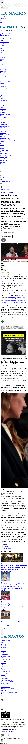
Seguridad (3, 71)
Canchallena (3, 100)
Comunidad (3, 76)
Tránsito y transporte (5, 38)
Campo (2, 52)
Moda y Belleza (4, 117)
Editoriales (3, 86)
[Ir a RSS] (2, 709)
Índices (2, 59)
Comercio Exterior (5, 56)
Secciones (4, 18)
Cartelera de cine (4, 124)
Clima (1, 40)
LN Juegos (2, 105)
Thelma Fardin (7, 548)
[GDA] (5, 736)
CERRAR (2, 1)
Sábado (2, 141)
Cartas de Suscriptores (6, 90)
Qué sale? (2, 122)
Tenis (1, 98)
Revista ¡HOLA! (4, 150)
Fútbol (1, 95)
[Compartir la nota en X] (4, 270)
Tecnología (3, 109)
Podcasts (2, 116)
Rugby (1, 97)
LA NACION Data (4, 42)
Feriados (2, 112)
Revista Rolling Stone (5, 155)
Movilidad (2, 57)
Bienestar (2, 78)
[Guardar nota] (2, 263)
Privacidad (10, 731)
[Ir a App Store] (5, 717)
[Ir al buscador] (2, 10)
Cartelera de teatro (5, 126)
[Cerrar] (24, 27)
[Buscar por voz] (25, 30)
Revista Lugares (4, 152)
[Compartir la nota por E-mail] (5, 270)
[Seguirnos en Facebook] (2, 696)
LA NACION (4, 192)
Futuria (2, 49)
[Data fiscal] (2, 741)
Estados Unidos (4, 64)
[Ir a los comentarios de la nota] (4, 263)
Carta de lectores (4, 138)
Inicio (3, 16)
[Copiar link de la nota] (2, 268)
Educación (3, 73)
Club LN (4, 23)
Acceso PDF (3, 131)
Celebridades (4, 546)
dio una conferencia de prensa (17, 297)
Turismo (2, 107)
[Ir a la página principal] (14, 14)
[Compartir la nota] (2, 266)
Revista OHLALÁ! (4, 148)
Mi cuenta (4, 25)
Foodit (3, 21)
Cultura (2, 74)
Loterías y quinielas (5, 114)
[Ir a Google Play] (5, 714)
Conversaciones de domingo (8, 140)
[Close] (2, 630)
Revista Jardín (3, 157)
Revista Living (3, 153)
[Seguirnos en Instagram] (2, 705)
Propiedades (3, 54)
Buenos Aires (3, 69)
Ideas (1, 143)
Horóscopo (3, 110)
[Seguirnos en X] (2, 700)
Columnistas (3, 88)
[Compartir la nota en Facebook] (2, 270)
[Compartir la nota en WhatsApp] (4, 266)
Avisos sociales (4, 136)
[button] (14, 108)
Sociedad (10, 192)
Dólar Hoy (2, 50)
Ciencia (2, 80)
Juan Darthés (6, 550)
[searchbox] (13, 30)
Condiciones (4, 731)
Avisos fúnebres (4, 134)
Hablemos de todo (5, 81)
